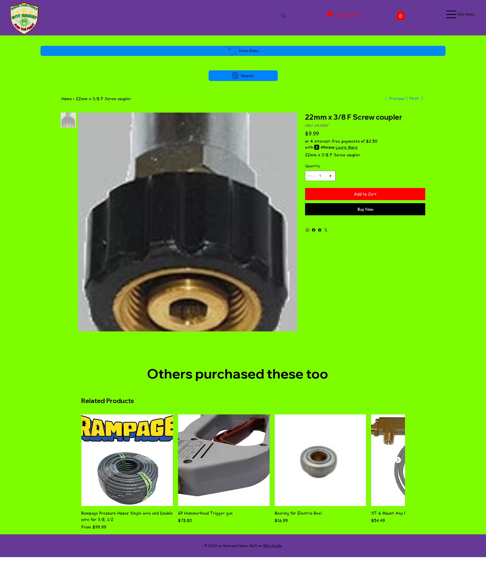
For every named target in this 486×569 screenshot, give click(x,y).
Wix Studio (272, 545)
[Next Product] (398, 460)
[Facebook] (313, 230)
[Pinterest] (319, 230)
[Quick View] (127, 460)
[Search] (283, 16)
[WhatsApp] (307, 230)
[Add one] (330, 176)
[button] (400, 14)
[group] (243, 472)
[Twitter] (325, 230)
